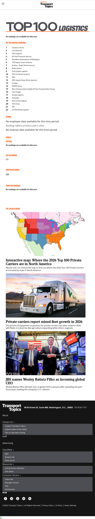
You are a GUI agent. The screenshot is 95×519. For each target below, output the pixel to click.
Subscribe (9, 479)
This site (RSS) (29, 498)
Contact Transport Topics (15, 426)
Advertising (7, 443)
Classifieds (7, 449)
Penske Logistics (18, 95)
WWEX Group (17, 86)
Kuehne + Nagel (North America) (23, 65)
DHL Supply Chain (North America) (24, 80)
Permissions (10, 489)
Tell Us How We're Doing (15, 432)
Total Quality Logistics (20, 71)
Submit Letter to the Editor (16, 429)
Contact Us (7, 422)
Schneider (15, 98)
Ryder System (17, 68)
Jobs (6, 454)
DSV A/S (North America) (21, 74)
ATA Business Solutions (14, 468)
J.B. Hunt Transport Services (22, 56)
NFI (13, 107)
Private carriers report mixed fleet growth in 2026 (44, 321)
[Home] (47, 5)
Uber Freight (16, 92)
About (5, 415)
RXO (13, 77)
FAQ (6, 486)
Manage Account (12, 482)
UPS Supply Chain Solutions (22, 62)
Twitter (11, 498)
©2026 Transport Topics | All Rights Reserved (21, 505)
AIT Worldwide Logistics (20, 109)
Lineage (14, 83)
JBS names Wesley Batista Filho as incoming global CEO (45, 381)
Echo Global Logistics (19, 101)
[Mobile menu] (3, 3)
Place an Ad (10, 460)
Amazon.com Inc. (18, 47)
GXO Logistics (17, 53)
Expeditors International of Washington (26, 59)
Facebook (5, 498)
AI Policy (59, 505)
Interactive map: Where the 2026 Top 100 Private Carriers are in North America (43, 261)
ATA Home (9, 471)
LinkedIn (23, 498)
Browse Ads (10, 457)
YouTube (17, 498)
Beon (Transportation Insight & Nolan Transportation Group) (33, 89)
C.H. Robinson (17, 50)
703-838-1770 (80, 407)
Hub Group (16, 104)
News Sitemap (70, 505)
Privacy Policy (47, 505)
